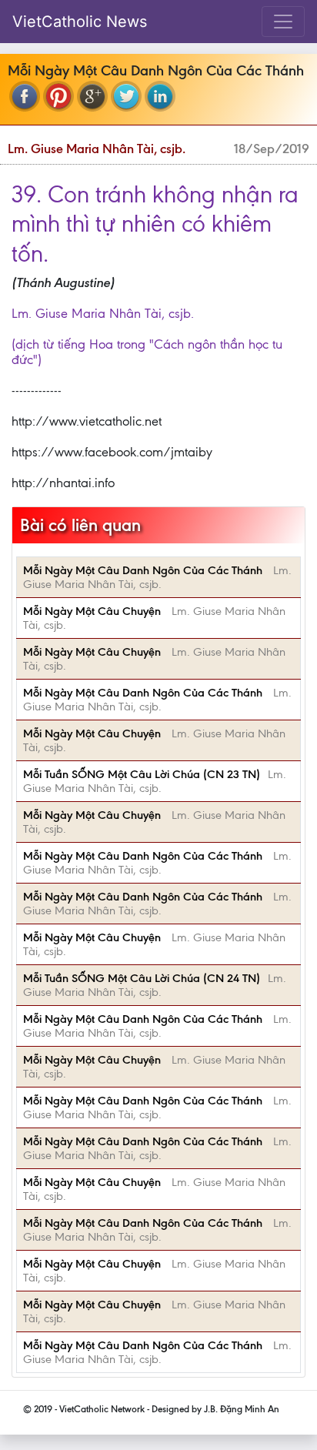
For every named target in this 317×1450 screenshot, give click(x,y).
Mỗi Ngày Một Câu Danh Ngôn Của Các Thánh (144, 570)
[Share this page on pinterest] (58, 96)
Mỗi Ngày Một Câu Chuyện (93, 611)
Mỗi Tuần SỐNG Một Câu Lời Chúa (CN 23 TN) (141, 774)
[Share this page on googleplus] (92, 96)
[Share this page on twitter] (126, 96)
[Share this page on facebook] (24, 96)
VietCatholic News (79, 21)
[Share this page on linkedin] (160, 96)
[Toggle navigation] (283, 21)
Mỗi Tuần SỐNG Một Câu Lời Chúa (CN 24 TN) (141, 978)
